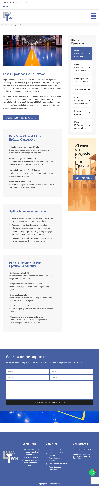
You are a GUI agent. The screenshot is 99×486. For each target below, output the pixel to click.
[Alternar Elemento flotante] (92, 472)
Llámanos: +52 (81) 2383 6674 (15, 2)
